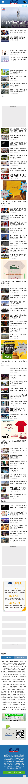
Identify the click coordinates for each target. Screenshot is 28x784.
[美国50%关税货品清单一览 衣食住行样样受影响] (5, 457)
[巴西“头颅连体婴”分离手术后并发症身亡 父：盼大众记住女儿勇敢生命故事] (5, 163)
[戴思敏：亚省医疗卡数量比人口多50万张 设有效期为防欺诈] (5, 217)
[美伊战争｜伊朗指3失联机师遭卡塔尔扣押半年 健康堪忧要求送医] (5, 483)
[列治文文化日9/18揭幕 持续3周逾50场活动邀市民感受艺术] (5, 533)
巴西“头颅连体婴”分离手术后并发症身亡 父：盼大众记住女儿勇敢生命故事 (18, 163)
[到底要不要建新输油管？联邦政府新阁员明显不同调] (5, 317)
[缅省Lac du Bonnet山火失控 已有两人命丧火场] (5, 336)
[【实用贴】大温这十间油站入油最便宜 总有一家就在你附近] (5, 250)
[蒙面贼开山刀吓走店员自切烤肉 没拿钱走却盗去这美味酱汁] (5, 290)
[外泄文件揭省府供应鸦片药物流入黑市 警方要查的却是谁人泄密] (5, 310)
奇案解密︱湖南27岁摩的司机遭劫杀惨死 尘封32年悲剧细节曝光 (18, 150)
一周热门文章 (20, 657)
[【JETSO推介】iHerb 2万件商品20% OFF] (14, 349)
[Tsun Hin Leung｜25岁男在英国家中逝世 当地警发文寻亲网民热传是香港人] (5, 396)
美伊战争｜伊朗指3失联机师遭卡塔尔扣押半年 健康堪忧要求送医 (18, 483)
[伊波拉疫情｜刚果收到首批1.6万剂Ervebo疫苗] (5, 470)
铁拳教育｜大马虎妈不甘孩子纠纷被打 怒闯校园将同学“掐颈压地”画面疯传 (18, 370)
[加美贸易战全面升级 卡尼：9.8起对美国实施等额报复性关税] (5, 176)
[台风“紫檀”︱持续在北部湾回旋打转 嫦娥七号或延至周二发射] (5, 59)
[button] (26, 2)
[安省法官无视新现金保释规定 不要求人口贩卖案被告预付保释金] (5, 243)
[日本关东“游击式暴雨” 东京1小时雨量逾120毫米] (5, 496)
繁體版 (25, 6)
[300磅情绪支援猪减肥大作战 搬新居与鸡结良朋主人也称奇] (5, 297)
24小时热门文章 (7, 657)
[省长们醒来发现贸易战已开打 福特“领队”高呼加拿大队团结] (5, 210)
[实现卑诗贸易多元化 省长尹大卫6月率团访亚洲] (5, 303)
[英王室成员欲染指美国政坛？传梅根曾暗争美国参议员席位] (5, 39)
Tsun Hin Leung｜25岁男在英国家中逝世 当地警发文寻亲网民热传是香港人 (18, 396)
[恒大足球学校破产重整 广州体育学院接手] (5, 78)
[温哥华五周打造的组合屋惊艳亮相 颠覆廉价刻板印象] (5, 157)
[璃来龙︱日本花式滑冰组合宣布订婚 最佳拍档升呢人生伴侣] (5, 52)
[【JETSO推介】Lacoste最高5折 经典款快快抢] (14, 269)
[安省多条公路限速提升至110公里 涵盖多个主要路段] (5, 383)
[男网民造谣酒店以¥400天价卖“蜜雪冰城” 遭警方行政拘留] (5, 489)
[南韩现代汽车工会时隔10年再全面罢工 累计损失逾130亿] (5, 410)
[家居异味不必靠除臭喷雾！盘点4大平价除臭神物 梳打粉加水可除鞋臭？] (5, 450)
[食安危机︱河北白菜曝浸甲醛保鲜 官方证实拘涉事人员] (5, 72)
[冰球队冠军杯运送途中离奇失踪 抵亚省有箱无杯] (5, 137)
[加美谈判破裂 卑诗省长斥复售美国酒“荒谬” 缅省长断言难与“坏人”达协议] (5, 32)
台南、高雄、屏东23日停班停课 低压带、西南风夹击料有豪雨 (18, 476)
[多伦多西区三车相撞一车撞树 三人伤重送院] (5, 377)
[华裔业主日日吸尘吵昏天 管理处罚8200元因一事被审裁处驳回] (5, 323)
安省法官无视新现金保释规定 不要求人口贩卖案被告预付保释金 (18, 243)
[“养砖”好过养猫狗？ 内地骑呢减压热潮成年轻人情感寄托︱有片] (5, 131)
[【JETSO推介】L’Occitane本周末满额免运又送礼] (14, 190)
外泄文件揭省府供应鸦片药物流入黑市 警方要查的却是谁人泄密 (18, 310)
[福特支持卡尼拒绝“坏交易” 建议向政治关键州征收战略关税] (5, 237)
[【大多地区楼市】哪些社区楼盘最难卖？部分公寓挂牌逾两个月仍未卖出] (5, 390)
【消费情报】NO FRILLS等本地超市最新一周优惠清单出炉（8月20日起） (18, 514)
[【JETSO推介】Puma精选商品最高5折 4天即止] (14, 429)
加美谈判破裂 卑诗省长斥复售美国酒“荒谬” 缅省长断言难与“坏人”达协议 (18, 32)
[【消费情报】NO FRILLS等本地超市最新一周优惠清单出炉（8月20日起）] (5, 514)
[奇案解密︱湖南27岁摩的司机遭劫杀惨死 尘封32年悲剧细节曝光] (5, 150)
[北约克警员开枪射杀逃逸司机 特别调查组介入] (5, 256)
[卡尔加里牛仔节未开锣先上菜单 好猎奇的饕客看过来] (5, 330)
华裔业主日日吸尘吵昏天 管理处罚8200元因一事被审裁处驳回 (18, 323)
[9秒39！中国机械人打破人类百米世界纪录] (5, 416)
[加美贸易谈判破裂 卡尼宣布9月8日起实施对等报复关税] (5, 224)
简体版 (21, 6)
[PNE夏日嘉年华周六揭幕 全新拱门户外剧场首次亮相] (5, 520)
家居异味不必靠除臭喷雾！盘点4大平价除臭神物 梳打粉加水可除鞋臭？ (18, 450)
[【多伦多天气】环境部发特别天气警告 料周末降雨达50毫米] (5, 403)
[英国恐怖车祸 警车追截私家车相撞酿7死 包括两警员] (5, 230)
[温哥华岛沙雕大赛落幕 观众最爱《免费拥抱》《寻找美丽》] (5, 540)
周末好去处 (4, 501)
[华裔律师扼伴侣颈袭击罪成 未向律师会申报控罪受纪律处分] (5, 91)
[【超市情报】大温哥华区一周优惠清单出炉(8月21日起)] (5, 527)
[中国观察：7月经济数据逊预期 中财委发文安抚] (5, 85)
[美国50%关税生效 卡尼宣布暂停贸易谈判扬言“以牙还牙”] (5, 463)
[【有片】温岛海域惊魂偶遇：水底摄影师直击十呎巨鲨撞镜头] (5, 144)
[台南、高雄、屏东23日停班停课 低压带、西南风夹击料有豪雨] (5, 476)
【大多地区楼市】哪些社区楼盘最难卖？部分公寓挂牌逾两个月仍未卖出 (18, 390)
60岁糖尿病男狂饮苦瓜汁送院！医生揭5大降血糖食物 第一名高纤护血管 (18, 170)
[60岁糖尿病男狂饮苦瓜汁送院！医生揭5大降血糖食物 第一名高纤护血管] (5, 170)
